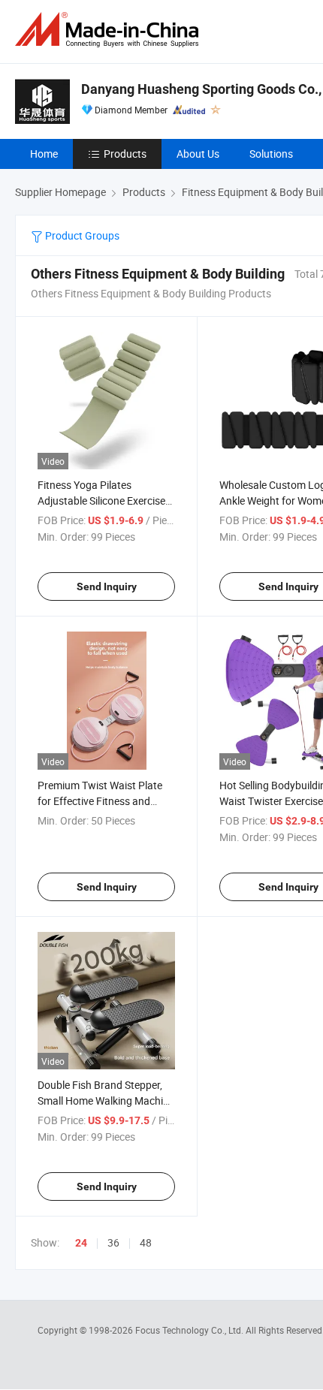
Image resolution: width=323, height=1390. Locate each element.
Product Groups (81, 235)
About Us (198, 153)
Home (44, 153)
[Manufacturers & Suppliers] (109, 29)
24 (81, 1243)
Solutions (271, 153)
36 (113, 1242)
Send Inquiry (107, 586)
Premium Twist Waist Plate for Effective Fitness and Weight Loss (100, 801)
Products (125, 153)
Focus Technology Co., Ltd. (190, 1330)
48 (146, 1242)
